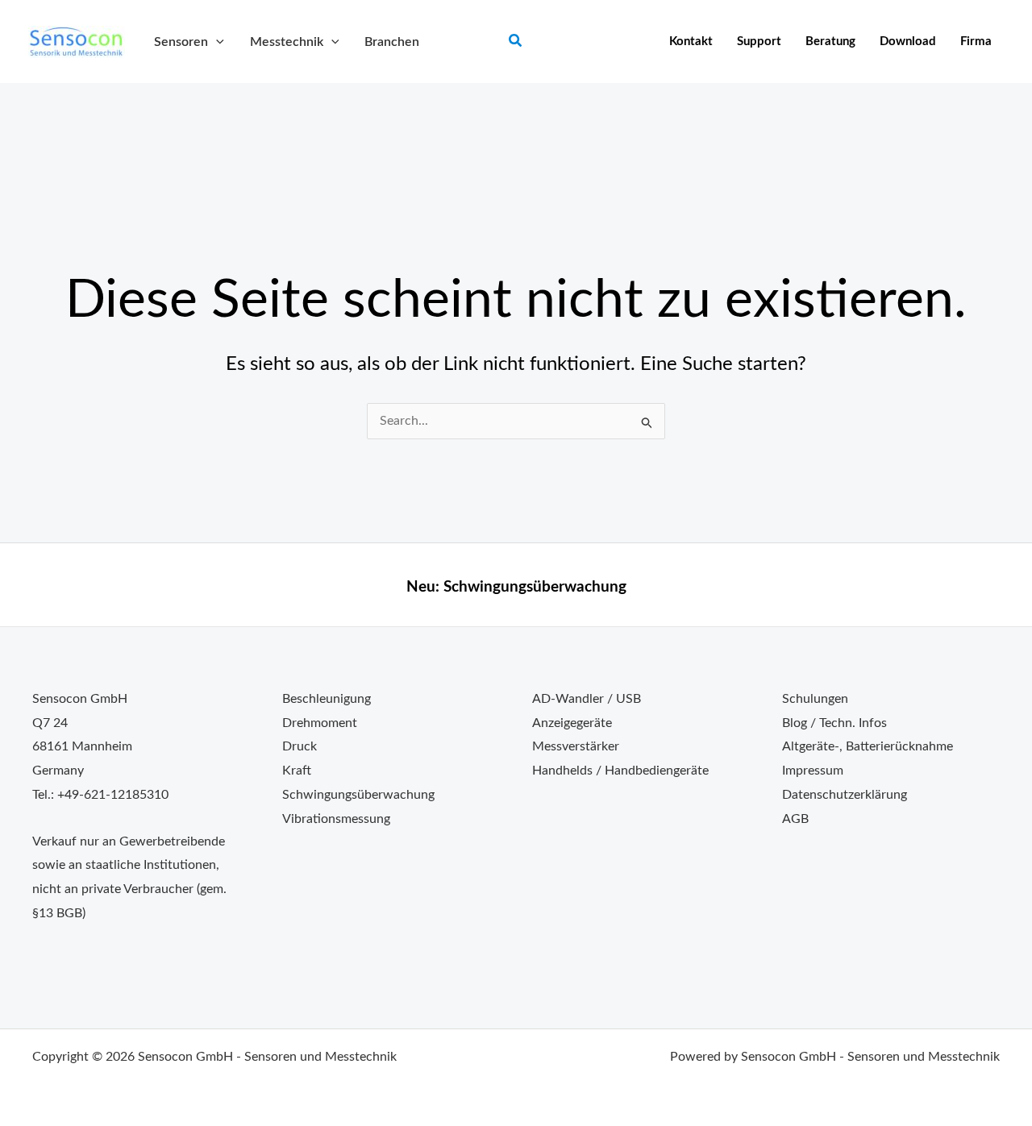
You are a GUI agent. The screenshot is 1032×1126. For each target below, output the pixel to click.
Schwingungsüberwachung (534, 587)
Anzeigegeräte (572, 723)
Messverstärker (575, 746)
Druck (299, 746)
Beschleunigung (326, 698)
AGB (795, 818)
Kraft (296, 770)
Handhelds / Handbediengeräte (620, 770)
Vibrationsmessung (336, 818)
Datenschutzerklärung (844, 794)
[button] (216, 41)
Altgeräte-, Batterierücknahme (867, 746)
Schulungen (815, 698)
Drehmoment (319, 723)
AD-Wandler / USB (586, 698)
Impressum (812, 770)
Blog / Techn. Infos (834, 723)
